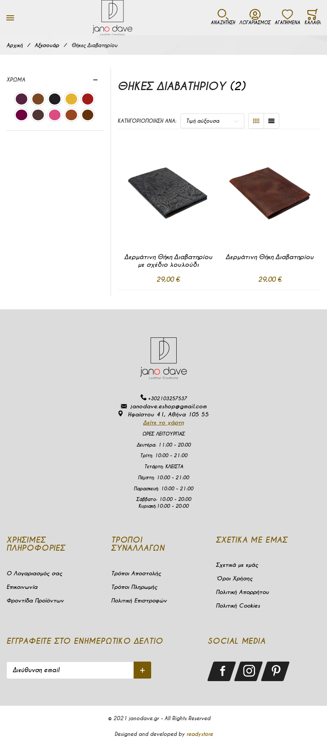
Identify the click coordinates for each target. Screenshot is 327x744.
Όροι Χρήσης (234, 578)
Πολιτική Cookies (238, 605)
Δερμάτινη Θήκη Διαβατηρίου (270, 257)
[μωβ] (21, 100)
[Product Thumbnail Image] (168, 191)
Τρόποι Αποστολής (136, 573)
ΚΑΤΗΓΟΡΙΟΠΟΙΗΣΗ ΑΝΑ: (147, 121)
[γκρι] (54, 100)
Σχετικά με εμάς (237, 565)
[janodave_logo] (112, 17)
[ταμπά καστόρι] (88, 116)
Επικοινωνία (21, 587)
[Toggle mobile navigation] (10, 17)
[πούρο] (38, 116)
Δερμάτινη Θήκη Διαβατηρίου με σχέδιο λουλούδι (168, 261)
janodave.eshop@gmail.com (168, 406)
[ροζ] (54, 116)
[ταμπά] (38, 100)
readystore (199, 734)
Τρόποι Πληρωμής (134, 587)
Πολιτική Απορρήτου (242, 592)
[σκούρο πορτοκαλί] (71, 116)
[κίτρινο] (71, 100)
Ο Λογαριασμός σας (34, 573)
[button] (148, 302)
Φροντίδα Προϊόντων (35, 600)
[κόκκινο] (88, 100)
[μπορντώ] (21, 116)
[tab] (55, 80)
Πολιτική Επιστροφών (139, 600)
